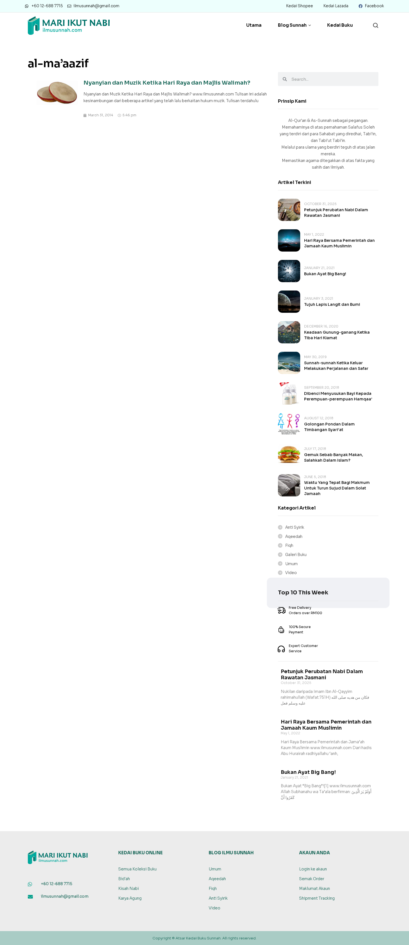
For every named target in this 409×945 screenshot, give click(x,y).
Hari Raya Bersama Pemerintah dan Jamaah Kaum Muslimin (326, 725)
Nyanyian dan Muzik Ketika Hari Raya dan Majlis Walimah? (166, 82)
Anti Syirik (294, 527)
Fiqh (289, 545)
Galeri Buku (296, 554)
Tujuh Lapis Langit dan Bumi (332, 304)
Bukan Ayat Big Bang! (325, 273)
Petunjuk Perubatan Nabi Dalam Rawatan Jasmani (322, 674)
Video (291, 572)
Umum (291, 563)
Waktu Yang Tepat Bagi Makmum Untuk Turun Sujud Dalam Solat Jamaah (337, 488)
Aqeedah (293, 536)
